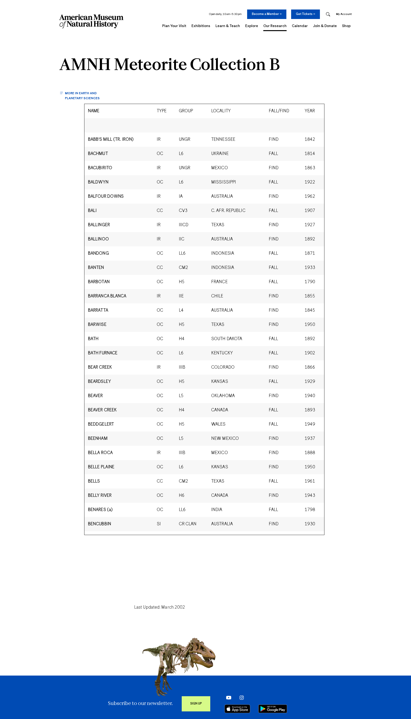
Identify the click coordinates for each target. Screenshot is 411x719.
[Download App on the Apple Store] (237, 709)
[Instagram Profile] (240, 697)
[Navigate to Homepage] (91, 21)
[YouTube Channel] (227, 697)
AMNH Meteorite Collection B (169, 65)
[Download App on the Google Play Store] (272, 709)
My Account (344, 14)
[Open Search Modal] (328, 14)
